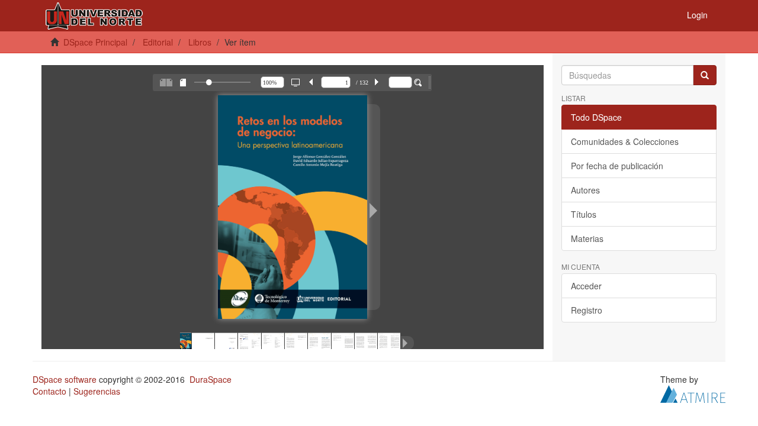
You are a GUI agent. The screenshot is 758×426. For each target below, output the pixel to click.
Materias (587, 238)
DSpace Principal (95, 42)
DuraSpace (211, 379)
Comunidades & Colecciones (625, 141)
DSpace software (65, 379)
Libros (199, 42)
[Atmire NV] (692, 393)
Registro (586, 310)
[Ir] (705, 75)
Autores (585, 190)
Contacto (49, 391)
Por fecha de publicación (617, 166)
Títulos (583, 214)
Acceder (586, 286)
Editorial (158, 42)
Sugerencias (96, 391)
